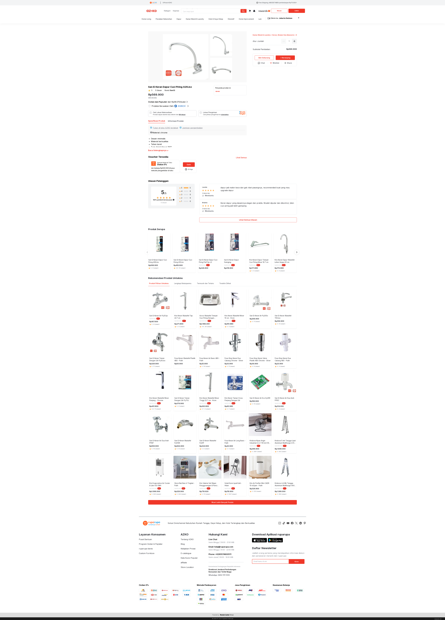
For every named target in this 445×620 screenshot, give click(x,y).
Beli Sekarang (264, 58)
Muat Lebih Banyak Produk (222, 502)
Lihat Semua (241, 157)
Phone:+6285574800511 (220, 554)
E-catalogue (186, 553)
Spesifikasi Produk (156, 121)
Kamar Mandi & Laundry (261, 35)
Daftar (297, 11)
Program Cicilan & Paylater (151, 544)
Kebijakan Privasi (188, 548)
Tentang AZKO (187, 539)
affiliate (184, 562)
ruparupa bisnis (146, 548)
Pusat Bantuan (145, 539)
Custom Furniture (146, 553)
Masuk (279, 11)
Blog (183, 544)
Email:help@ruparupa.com (221, 547)
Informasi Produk (176, 121)
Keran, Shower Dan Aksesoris (283, 35)
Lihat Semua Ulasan (248, 220)
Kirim (297, 562)
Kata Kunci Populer (189, 558)
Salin (189, 165)
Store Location (187, 567)
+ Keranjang (285, 58)
